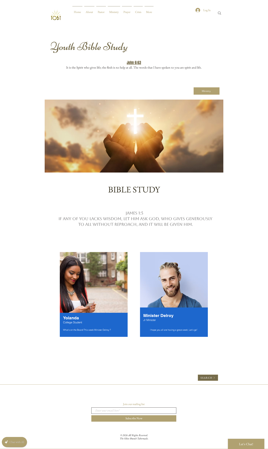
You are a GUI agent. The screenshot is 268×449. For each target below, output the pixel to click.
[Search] (219, 13)
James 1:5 (134, 213)
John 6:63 (134, 62)
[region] (93, 295)
